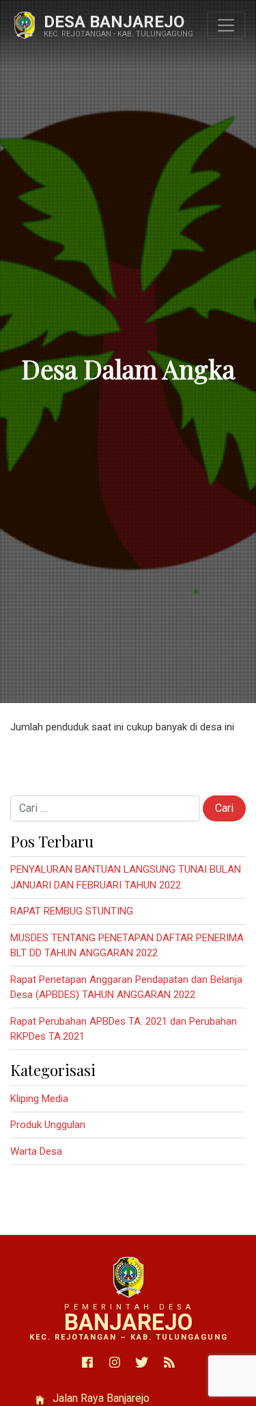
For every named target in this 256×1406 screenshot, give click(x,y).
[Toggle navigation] (226, 25)
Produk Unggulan (47, 1125)
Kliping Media (39, 1098)
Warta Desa (36, 1151)
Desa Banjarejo (114, 21)
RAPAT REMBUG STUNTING (71, 911)
